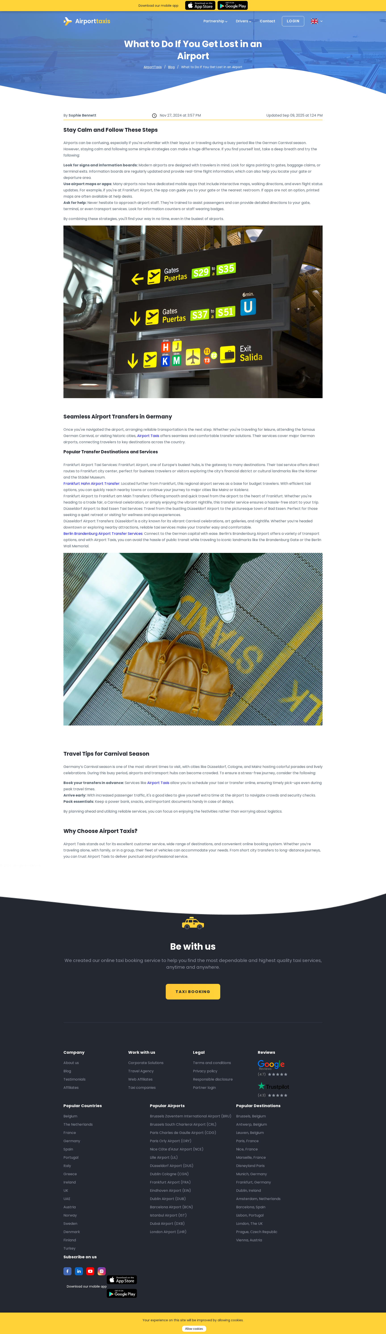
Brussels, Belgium (251, 1116)
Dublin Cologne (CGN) (169, 1174)
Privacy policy (205, 1071)
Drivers (242, 21)
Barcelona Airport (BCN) (171, 1207)
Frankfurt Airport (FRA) (170, 1182)
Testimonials (74, 1079)
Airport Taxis (148, 435)
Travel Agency (141, 1071)
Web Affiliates (140, 1079)
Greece (70, 1174)
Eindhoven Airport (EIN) (170, 1190)
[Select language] (317, 21)
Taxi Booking (193, 991)
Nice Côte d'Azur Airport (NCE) (176, 1149)
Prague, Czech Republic (256, 1231)
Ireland (69, 1182)
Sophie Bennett (82, 115)
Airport (92, 21)
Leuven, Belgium (250, 1132)
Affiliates (71, 1087)
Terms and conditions (212, 1062)
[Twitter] (79, 1271)
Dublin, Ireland (248, 1190)
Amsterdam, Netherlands (258, 1198)
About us (71, 1062)
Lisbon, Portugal (250, 1215)
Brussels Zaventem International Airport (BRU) (190, 1116)
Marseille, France (251, 1157)
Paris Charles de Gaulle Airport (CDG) (183, 1132)
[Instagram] (102, 1271)
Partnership (214, 21)
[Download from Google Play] (233, 5)
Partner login (204, 1087)
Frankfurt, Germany (253, 1182)
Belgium (70, 1116)
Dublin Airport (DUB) (168, 1198)
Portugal (70, 1157)
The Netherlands (78, 1124)
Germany (71, 1141)
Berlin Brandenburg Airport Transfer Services (103, 533)
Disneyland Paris (250, 1165)
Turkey (69, 1248)
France (69, 1132)
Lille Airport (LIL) (164, 1157)
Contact (267, 21)
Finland (69, 1240)
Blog (171, 67)
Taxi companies (142, 1087)
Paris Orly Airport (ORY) (170, 1141)
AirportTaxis (153, 67)
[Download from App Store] (200, 5)
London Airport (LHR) (168, 1231)
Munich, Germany (251, 1174)
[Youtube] (90, 1271)
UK (65, 1190)
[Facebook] (67, 1271)
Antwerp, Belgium (251, 1124)
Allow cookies (194, 1328)
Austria (69, 1207)
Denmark (71, 1231)
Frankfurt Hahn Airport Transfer (91, 483)
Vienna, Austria (249, 1240)
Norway (70, 1215)
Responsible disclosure (213, 1079)
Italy (67, 1165)
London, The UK (249, 1223)
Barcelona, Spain (250, 1207)
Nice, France (247, 1149)
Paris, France (247, 1141)
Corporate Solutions (146, 1062)
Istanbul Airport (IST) (168, 1215)
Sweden (70, 1223)
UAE (66, 1198)
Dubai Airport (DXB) (167, 1223)
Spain (68, 1149)
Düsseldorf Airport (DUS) (171, 1165)
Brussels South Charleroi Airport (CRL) (183, 1124)
